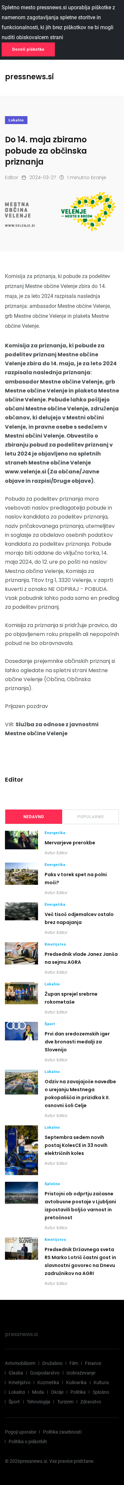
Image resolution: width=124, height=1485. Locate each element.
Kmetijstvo (55, 944)
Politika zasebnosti (62, 1432)
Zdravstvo (90, 1401)
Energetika (55, 833)
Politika (78, 1392)
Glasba (16, 1373)
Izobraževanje (80, 1373)
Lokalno (16, 120)
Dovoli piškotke (28, 49)
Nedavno (33, 816)
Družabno (52, 1363)
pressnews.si (21, 1334)
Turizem (65, 1401)
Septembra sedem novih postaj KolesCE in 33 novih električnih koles (76, 1145)
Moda (38, 1392)
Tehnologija (38, 1401)
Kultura (101, 1382)
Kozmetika (48, 1382)
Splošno (52, 1184)
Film (73, 1363)
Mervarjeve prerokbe (70, 842)
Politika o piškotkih (28, 1441)
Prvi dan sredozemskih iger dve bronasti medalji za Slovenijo (77, 1041)
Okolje (57, 1392)
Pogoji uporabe (20, 1432)
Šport (50, 1024)
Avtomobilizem (20, 1363)
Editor (11, 177)
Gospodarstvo (45, 1373)
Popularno (90, 816)
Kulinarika (76, 1382)
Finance (93, 1363)
